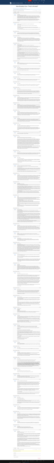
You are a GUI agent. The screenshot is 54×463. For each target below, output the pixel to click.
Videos (32, 2)
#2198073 (40, 150)
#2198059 (40, 135)
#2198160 (40, 271)
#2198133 (40, 236)
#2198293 (40, 357)
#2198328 (40, 411)
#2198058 (40, 131)
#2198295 (40, 373)
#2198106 (40, 173)
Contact (38, 2)
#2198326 (40, 395)
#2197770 (40, 31)
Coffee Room (29, 2)
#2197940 (40, 87)
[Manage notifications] (52, 461)
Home (25, 2)
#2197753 (40, 22)
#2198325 (40, 379)
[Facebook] (41, 0)
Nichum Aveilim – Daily (35, 0)
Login (39, 0)
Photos (35, 2)
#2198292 (40, 350)
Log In (39, 458)
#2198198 (40, 295)
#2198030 (40, 95)
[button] (43, 2)
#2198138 (40, 242)
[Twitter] (43, 0)
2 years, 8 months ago (26, 9)
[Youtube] (44, 0)
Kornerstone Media (27, 462)
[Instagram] (42, 0)
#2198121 (40, 231)
